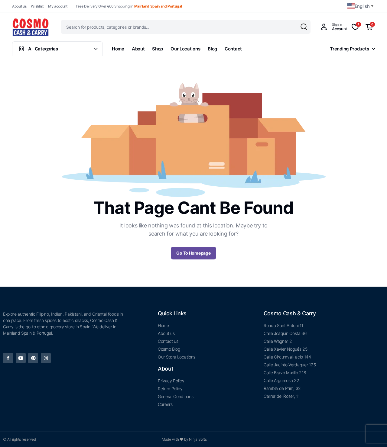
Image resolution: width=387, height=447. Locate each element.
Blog (212, 49)
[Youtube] (21, 358)
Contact (233, 49)
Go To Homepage (193, 253)
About (138, 49)
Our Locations (185, 49)
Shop (157, 49)
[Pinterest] (33, 358)
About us (19, 6)
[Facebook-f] (8, 358)
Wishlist (37, 6)
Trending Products (349, 49)
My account (57, 6)
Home (118, 49)
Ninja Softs (198, 439)
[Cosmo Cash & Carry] (30, 27)
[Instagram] (46, 358)
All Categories (43, 49)
